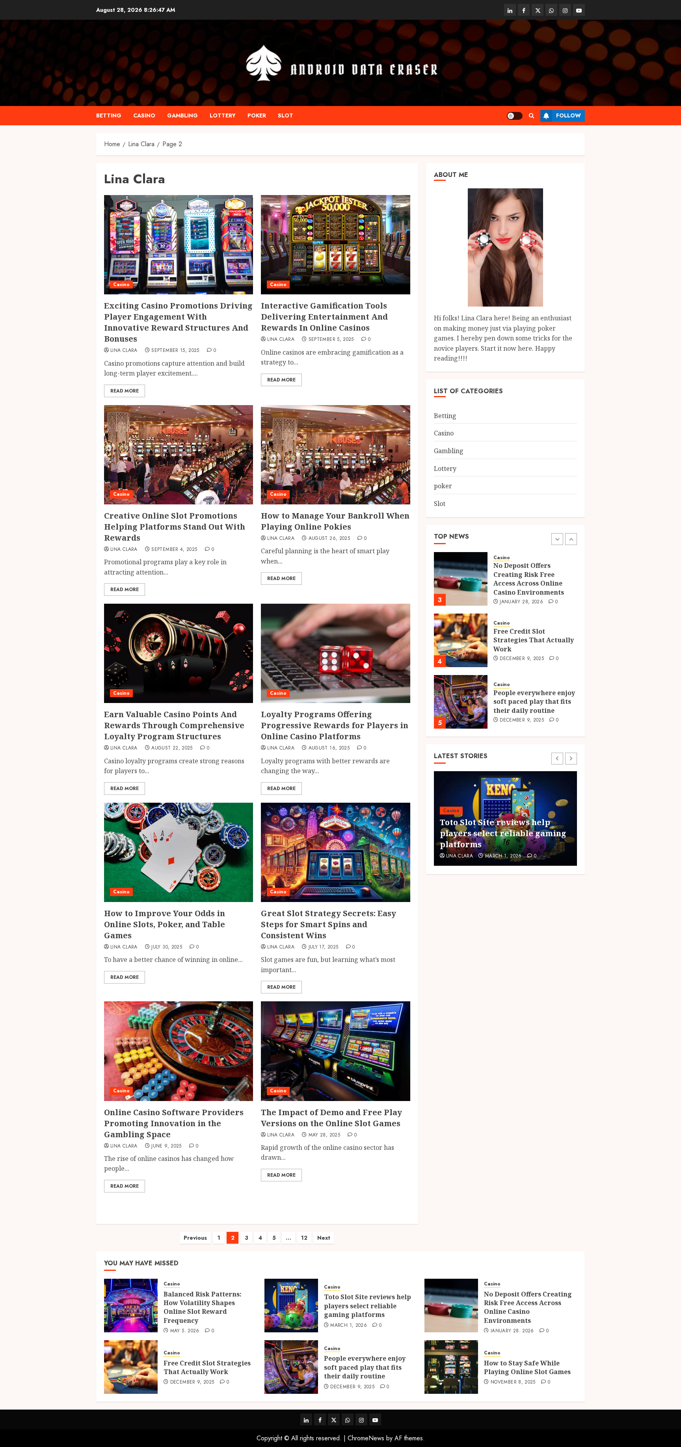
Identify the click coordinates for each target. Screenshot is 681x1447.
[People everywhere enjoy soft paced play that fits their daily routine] (460, 640)
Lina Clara (124, 351)
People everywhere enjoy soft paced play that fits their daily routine (534, 640)
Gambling (182, 115)
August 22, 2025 (171, 748)
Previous (195, 1238)
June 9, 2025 (166, 1146)
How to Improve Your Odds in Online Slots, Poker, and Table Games (164, 924)
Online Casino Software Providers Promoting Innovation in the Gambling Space (174, 1123)
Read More (124, 390)
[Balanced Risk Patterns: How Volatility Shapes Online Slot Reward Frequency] (460, 702)
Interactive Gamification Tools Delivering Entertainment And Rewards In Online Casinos (324, 316)
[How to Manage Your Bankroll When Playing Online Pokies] (335, 454)
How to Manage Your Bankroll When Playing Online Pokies (335, 521)
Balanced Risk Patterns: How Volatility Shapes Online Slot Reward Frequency (532, 701)
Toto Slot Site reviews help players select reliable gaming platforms (367, 1306)
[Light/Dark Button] (515, 116)
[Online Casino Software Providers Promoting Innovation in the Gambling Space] (178, 1051)
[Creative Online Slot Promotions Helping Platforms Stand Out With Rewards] (178, 454)
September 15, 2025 (175, 351)
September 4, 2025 (174, 550)
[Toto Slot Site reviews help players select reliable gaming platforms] (291, 1305)
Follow (568, 115)
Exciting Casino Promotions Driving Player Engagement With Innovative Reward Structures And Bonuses (178, 322)
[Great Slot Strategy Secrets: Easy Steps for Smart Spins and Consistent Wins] (335, 852)
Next (323, 1238)
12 (304, 1238)
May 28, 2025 (324, 1135)
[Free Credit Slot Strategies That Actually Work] (460, 579)
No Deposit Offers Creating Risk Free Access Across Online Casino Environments (505, 833)
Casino (144, 115)
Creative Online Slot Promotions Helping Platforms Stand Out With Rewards (174, 526)
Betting (108, 115)
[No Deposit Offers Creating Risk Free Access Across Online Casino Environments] (451, 1305)
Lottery (223, 115)
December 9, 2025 (522, 597)
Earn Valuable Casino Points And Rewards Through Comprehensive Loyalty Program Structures (174, 725)
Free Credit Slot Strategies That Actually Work (533, 578)
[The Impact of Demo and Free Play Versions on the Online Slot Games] (335, 1051)
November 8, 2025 (513, 1382)
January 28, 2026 (506, 856)
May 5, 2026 (514, 725)
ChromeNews (366, 1438)
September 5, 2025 (331, 340)
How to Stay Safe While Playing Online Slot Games (527, 1367)
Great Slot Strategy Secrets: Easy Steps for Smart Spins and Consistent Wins (328, 924)
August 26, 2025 (329, 539)
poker (256, 115)
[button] (531, 115)
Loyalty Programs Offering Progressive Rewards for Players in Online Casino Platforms (334, 725)
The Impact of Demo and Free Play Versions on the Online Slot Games (331, 1118)
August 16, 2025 (329, 748)
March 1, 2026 (348, 1325)
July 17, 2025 (324, 947)
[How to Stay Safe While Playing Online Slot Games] (451, 1367)
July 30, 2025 (166, 947)
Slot (285, 115)
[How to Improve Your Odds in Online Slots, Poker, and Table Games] (178, 852)
